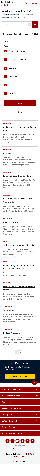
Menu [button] (34, 3)
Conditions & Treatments (18, 59)
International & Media (20, 396)
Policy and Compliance (20, 433)
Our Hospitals (20, 402)
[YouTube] (17, 441)
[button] (27, 3)
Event (11, 85)
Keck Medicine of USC (20, 389)
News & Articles (15, 76)
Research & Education (20, 408)
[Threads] (32, 441)
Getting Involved (20, 421)
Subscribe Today (20, 376)
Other (11, 93)
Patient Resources (20, 427)
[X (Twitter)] (12, 441)
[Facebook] (7, 441)
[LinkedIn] (22, 441)
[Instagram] (27, 441)
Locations (12, 68)
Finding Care (20, 414)
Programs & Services (17, 51)
